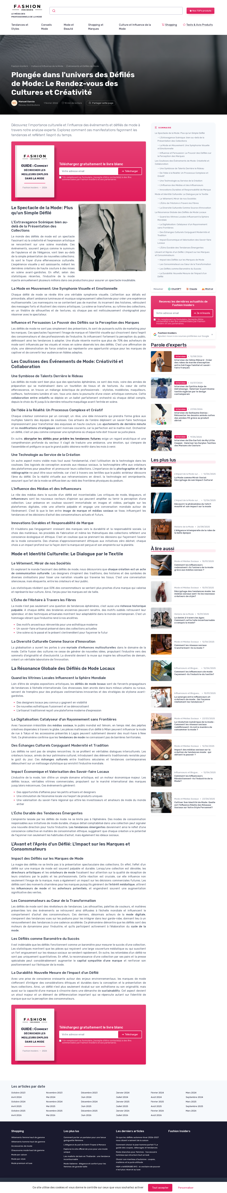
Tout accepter (160, 1187)
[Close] (173, 571)
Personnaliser (185, 1187)
